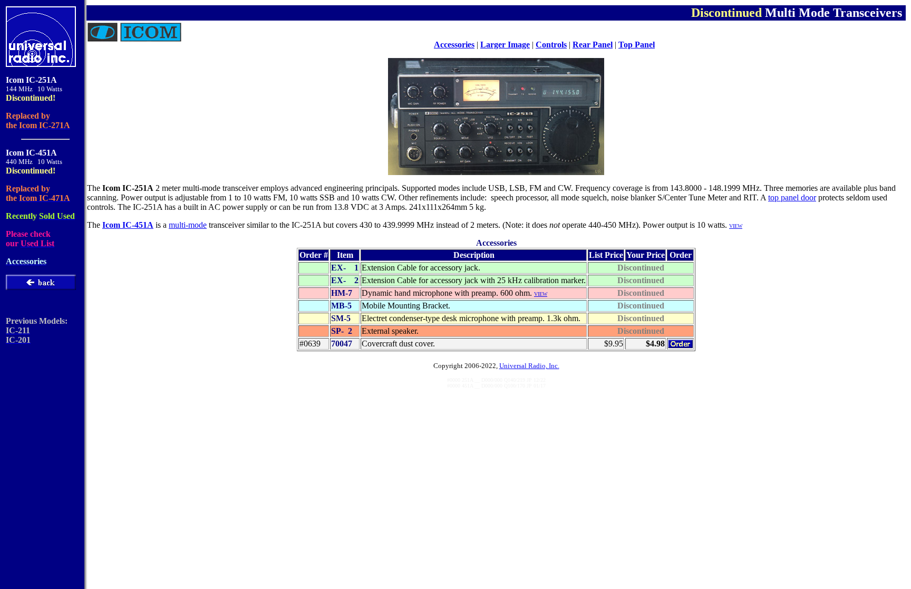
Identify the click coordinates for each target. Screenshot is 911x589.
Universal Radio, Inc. (529, 366)
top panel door (792, 197)
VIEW (540, 294)
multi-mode (188, 224)
